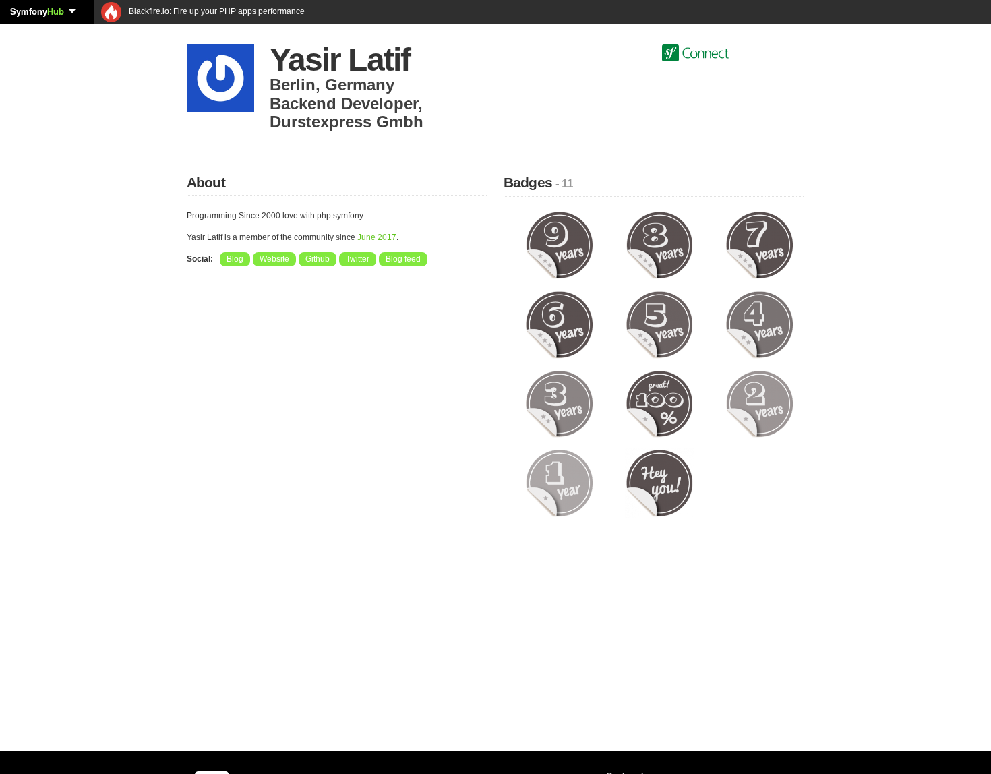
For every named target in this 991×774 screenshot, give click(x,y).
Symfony (37, 11)
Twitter (357, 259)
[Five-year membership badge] (659, 323)
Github (317, 259)
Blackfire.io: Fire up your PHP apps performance (216, 11)
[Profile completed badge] (659, 403)
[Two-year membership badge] (759, 403)
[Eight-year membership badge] (659, 244)
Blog (235, 259)
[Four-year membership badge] (759, 323)
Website (274, 259)
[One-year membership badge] (559, 482)
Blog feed (403, 259)
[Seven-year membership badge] (759, 244)
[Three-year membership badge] (559, 403)
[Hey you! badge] (659, 482)
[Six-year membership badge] (559, 323)
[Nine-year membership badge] (559, 244)
